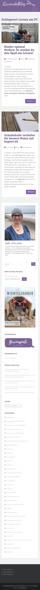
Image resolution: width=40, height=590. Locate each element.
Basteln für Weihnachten (15, 433)
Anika (22, 59)
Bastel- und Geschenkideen (16, 425)
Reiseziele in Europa (14, 520)
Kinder (9, 489)
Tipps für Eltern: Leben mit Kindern (19, 540)
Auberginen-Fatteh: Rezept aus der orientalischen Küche (17, 370)
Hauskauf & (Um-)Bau (14, 473)
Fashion (10, 453)
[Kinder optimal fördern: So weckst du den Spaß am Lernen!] (20, 33)
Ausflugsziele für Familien (16, 421)
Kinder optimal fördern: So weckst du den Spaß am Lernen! (19, 50)
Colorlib (35, 586)
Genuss (9, 465)
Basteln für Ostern (13, 429)
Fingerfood (11, 457)
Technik (10, 536)
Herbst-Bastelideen (14, 477)
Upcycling (10, 544)
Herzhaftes (11, 481)
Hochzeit (10, 485)
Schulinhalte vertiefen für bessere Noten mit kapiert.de (19, 138)
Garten (9, 461)
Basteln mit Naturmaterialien (17, 441)
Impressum (14, 586)
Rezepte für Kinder (13, 524)
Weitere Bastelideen (14, 548)
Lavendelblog (7, 586)
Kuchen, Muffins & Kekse (15, 504)
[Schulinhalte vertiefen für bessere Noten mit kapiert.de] (20, 122)
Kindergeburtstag (13, 496)
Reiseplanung (12, 512)
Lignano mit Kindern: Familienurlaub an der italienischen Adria (20, 388)
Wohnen (10, 552)
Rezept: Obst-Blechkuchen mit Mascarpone (19, 393)
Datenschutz (21, 586)
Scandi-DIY (11, 528)
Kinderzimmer (12, 500)
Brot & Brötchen (12, 445)
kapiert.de (21, 179)
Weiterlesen (30, 101)
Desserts (10, 449)
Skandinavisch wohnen (15, 532)
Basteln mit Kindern (14, 437)
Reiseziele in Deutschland (16, 516)
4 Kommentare (26, 147)
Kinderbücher (12, 493)
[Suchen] (33, 264)
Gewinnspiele (12, 469)
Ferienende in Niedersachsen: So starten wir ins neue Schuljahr (20, 382)
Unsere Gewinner (11, 358)
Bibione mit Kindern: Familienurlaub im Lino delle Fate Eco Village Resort (20, 376)
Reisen (9, 508)
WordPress (23, 588)
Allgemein (10, 417)
